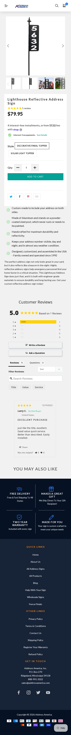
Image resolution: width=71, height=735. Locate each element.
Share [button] (25, 447)
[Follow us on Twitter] (38, 693)
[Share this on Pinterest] (28, 196)
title (13, 387)
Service (39, 387)
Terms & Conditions (35, 626)
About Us (35, 561)
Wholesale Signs (35, 597)
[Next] (62, 45)
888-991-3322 (35, 679)
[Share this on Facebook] (19, 196)
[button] (37, 452)
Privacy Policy (36, 619)
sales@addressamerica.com (35, 682)
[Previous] (8, 45)
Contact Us (35, 633)
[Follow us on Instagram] (28, 693)
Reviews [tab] (14, 362)
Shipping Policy (35, 640)
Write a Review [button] (37, 345)
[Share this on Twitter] (11, 196)
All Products (35, 575)
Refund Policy (35, 654)
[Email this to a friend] (36, 196)
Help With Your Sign (35, 590)
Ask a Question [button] (37, 352)
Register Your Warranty (35, 647)
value (25, 387)
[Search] (57, 6)
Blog (35, 583)
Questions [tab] (35, 362)
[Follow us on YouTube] (48, 693)
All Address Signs (36, 568)
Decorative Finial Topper (32, 145)
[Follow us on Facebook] (18, 693)
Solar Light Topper (22, 153)
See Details (42, 135)
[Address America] (21, 6)
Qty (10, 167)
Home (36, 554)
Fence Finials (35, 604)
